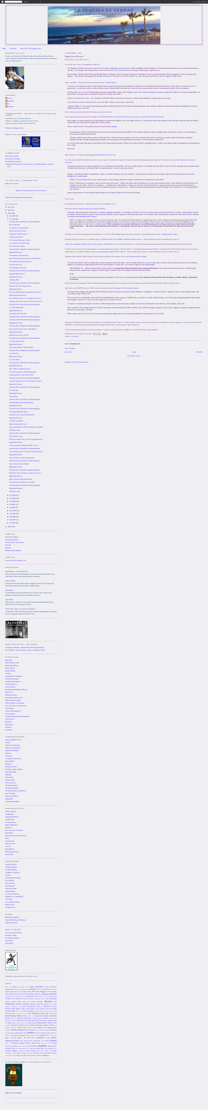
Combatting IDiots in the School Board (21, 375)
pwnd (42, 1035)
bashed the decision (74, 108)
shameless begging (18, 1043)
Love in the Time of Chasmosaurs (15, 706)
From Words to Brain (11, 537)
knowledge (8, 1020)
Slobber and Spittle (11, 867)
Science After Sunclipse (12, 745)
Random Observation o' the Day (19, 335)
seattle (7, 1043)
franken (37, 1009)
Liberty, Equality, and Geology (14, 703)
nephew (54, 1027)
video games (29, 1053)
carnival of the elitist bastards (24, 994)
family (55, 1006)
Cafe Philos (9, 899)
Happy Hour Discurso (15, 252)
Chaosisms (8, 996)
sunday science (52, 1046)
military (52, 1025)
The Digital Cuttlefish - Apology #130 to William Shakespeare (24, 647)
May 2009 (13, 511)
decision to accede (91, 304)
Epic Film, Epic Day (15, 265)
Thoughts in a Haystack (12, 872)
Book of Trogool (10, 793)
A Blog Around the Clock (13, 740)
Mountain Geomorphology (13, 550)
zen (49, 1055)
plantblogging (11, 1033)
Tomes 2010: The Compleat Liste (15, 560)
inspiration (39, 1016)
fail (51, 1006)
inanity (24, 1016)
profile (150, 298)
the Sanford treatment (102, 155)
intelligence (46, 1016)
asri (29, 989)
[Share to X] (102, 334)
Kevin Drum (9, 833)
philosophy (53, 1030)
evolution (38, 1006)
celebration (52, 994)
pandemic (32, 1030)
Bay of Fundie (9, 880)
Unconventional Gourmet (13, 878)
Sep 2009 (13, 498)
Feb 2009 (13, 520)
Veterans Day (13, 396)
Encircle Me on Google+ (12, 159)
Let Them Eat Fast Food (16, 341)
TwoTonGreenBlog (11, 870)
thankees (14, 1051)
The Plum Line (10, 819)
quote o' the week (24, 1038)
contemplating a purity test (91, 64)
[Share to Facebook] (104, 334)
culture (7, 1002)
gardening (25, 1011)
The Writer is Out (14, 430)
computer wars (53, 996)
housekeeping (10, 1015)
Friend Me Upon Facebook (13, 161)
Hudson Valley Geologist (13, 700)
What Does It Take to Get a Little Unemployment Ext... (26, 439)
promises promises (30, 1035)
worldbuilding (38, 1055)
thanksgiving (21, 1051)
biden (24, 991)
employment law (16, 1006)
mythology (30, 1027)
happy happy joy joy (21, 1013)
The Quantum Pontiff (11, 788)
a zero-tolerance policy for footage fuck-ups (145, 249)
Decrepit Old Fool (10, 864)
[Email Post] (94, 333)
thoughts (33, 1051)
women (30, 1055)
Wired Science (9, 719)
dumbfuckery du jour (13, 1004)
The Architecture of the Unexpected (20, 261)
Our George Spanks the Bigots (18, 412)
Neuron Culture (10, 780)
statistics (24, 1046)
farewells (8, 1009)
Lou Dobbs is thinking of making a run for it (129, 239)
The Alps (8, 545)
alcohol (47, 987)
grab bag (44, 1011)
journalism (45, 1018)
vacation (23, 1053)
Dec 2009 (13, 216)
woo (33, 1055)
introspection (27, 1018)
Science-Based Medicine (13, 711)
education (33, 1004)
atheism (33, 989)
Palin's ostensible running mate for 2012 (85, 209)
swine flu (17, 1048)
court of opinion (44, 998)
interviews (13, 1018)
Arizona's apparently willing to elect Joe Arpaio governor (85, 244)
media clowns (47, 1022)
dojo (55, 1002)
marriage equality (16, 1023)
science (53, 1040)
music (25, 1027)
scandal (47, 1041)
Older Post (199, 352)
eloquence (7, 1006)
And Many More (14, 280)
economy (25, 1004)
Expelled (46, 1006)
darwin (19, 1001)
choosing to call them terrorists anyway (126, 288)
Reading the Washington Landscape (16, 689)
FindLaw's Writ (10, 844)
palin (27, 1030)
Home (4, 48)
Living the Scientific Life (13, 759)
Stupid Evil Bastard (11, 923)
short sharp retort (46, 1043)
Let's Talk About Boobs (16, 307)
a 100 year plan (186, 212)
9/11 (6, 987)
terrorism (8, 1051)
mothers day (13, 1027)
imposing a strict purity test (119, 68)
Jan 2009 (12, 523)
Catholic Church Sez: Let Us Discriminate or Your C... (26, 381)
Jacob (7, 104)
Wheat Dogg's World (11, 852)
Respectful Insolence (11, 665)
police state (23, 1033)
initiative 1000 (31, 1016)
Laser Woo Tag (13, 353)
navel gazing (47, 1027)
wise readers (24, 1055)
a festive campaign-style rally (109, 212)
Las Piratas (13, 48)
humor (19, 1015)
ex (42, 1006)
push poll (37, 1035)
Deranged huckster (167, 234)
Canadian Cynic (10, 907)
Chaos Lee (9, 98)
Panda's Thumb (10, 668)
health (29, 1013)
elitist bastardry (53, 1004)
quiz (56, 1035)
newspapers (8, 1030)
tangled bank (33, 1048)
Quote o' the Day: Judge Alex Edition (20, 479)
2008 (9, 527)
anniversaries (53, 987)
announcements (9, 989)
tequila (55, 1048)
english (24, 1006)
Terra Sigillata (9, 761)
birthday (29, 991)
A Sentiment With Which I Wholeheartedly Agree (24, 320)
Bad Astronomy (10, 714)
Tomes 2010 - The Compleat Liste (30, 48)
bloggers (43, 991)
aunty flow (39, 989)
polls (37, 1033)
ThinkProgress (9, 814)
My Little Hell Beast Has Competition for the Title (25, 292)
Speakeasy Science (11, 767)
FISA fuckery (16, 1009)
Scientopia (8, 730)
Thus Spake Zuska (10, 772)
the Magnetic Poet (17, 128)
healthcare (36, 1013)
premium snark (49, 1033)
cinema (21, 996)
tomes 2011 (48, 1051)
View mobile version (133, 356)
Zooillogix (8, 722)
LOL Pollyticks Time (16, 436)
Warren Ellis (9, 943)
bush (6, 994)
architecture (23, 989)
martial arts (24, 1023)
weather (48, 1053)
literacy (45, 1020)
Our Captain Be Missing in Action (19, 240)
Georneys (8, 673)
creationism (53, 999)
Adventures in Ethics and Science (15, 791)
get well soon (37, 1011)
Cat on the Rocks (14, 360)
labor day (13, 1020)
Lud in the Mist (10, 883)
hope (47, 1013)
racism (33, 1038)
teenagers (45, 1048)
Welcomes (54, 1053)
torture (55, 1051)
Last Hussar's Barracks (12, 894)
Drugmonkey (9, 799)
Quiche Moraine (10, 891)
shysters (54, 1043)
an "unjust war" (118, 265)
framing (32, 1009)
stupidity (42, 1045)
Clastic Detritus (10, 687)
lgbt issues (39, 1020)
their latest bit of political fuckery (136, 256)
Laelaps (7, 742)
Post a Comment (70, 348)
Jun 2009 (12, 507)
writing (45, 1055)
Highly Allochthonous (12, 750)
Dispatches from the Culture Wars (15, 836)
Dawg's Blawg (9, 849)
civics (24, 996)
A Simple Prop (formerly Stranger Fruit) (17, 716)
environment (30, 1006)
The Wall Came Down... (16, 421)
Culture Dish (9, 777)
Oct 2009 (13, 495)
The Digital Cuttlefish (12, 938)
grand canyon (50, 1011)
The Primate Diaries (11, 785)
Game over (19, 1011)
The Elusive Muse (10, 935)
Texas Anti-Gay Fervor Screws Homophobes (22, 329)
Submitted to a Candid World (14, 897)
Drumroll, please (111, 82)
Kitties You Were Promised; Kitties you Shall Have (25, 258)
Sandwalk (8, 727)
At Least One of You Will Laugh (19, 243)
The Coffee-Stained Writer (13, 933)
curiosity (13, 1001)
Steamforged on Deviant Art (14, 698)
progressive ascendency (18, 1035)
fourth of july (25, 1009)
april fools (17, 989)
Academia (14, 987)
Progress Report (8, 590)
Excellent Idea (13, 390)
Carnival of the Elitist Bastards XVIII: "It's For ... (24, 445)
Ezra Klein (8, 828)
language (19, 1020)
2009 (9, 213)
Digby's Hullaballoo (11, 825)
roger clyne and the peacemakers (30, 1041)
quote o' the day (11, 1038)
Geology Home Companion (13, 676)
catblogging (44, 994)
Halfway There (10, 905)
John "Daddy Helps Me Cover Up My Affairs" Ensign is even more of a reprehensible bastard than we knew (131, 117)
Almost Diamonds (10, 888)
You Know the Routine (16, 237)
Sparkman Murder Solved (17, 274)
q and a (52, 1035)
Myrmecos (8, 764)
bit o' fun (35, 991)
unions (19, 1053)
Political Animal (10, 811)
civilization (30, 996)
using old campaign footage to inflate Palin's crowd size (108, 252)
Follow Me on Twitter (12, 156)
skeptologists (8, 1046)
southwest (15, 1046)
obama (14, 1029)
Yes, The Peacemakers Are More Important (22, 372)
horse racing (53, 1013)
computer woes (9, 998)
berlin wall (20, 991)
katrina (55, 1018)
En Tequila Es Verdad (104, 10)
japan (40, 1018)
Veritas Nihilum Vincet (12, 902)
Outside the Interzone (12, 679)
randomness (40, 1037)
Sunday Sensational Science (17, 231)
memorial (7, 1025)
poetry (17, 1033)
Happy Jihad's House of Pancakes (15, 920)
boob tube (50, 991)
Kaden (50, 1018)
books (55, 992)
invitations (35, 1018)
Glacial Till (9, 692)
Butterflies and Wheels (12, 917)
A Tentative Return (9, 581)
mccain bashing (36, 1023)
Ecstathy (8, 875)
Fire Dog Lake (9, 841)
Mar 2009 (13, 517)
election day (39, 1004)
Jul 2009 (12, 504)
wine (14, 1055)
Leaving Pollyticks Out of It (17, 268)
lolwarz (55, 1020)
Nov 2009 (13, 219)
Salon (7, 838)
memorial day (15, 1025)
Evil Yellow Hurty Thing (16, 246)
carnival (11, 994)
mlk (56, 1025)
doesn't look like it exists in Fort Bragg (98, 204)
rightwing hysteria (12, 1040)
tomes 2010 (39, 1051)
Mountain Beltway (11, 684)
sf (10, 1043)
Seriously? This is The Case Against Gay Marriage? (19, 609)
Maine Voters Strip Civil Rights (19, 464)
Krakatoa (8, 548)
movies (20, 1027)
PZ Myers (47, 1035)
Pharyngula (8, 660)
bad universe (53, 989)
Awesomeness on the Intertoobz (19, 228)
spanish (20, 1046)
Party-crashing (39, 1030)
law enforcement (30, 1020)
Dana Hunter (10, 101)
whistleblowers (9, 1055)
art (27, 989)
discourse (40, 1002)
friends (13, 1011)
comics (36, 996)
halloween (8, 1013)
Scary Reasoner (10, 886)
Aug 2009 (13, 501)
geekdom (30, 1011)
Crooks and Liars (10, 822)
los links (8, 1023)
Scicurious (8, 756)
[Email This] (97, 334)
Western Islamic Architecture (14, 542)
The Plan (102, 209)
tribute (15, 1053)
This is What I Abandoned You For (19, 369)
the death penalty (148, 265)
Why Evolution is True (12, 663)
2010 (9, 210)
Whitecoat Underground (12, 748)
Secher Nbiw (9, 854)
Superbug (8, 775)
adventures (39, 986)
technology (40, 1048)
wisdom (18, 1055)
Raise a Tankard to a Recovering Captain (22, 458)
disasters (33, 1001)
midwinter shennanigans (36, 1025)
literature (49, 1020)
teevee (51, 1048)
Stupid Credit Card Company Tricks (20, 286)
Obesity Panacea (10, 783)
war (44, 1053)
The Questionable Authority (14, 769)
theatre (27, 1051)
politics (31, 1032)
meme (55, 1023)
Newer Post (68, 352)
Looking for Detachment (12, 681)
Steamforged (10, 106)
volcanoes (36, 1053)
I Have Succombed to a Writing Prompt (21, 347)
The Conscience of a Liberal (14, 830)
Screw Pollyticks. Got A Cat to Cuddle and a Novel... (25, 298)
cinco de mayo (15, 996)
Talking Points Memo (12, 817)
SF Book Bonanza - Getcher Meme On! (15, 571)
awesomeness (46, 989)
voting (41, 1053)
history (43, 1013)
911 (10, 987)
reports (114, 126)
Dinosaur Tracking (11, 695)
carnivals (37, 994)
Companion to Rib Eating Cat (18, 234)
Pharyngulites (46, 1030)
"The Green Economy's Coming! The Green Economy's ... (26, 452)
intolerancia (20, 1018)
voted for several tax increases (153, 92)
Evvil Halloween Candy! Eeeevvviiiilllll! (22, 482)
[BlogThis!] (99, 334)
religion (54, 1037)
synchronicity (23, 1048)
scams (42, 1041)
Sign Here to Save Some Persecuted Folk (21, 415)
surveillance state (10, 1048)
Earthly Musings (10, 671)
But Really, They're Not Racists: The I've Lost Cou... (25, 473)
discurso (75, 336)
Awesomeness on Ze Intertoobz (18, 255)
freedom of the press (46, 1009)
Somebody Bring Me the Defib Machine (21, 403)
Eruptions (8, 753)
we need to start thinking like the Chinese (82, 216)
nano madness (38, 1027)
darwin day (26, 1001)
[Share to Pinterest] (106, 334)
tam (28, 1048)
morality (7, 1027)
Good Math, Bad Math (12, 801)
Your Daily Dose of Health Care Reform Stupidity (24, 222)
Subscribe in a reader (11, 183)
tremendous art (9, 1053)
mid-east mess (24, 1025)
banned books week (11, 991)
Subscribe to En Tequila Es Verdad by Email (19, 197)
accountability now (23, 987)
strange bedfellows (32, 1046)
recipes (48, 1038)
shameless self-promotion (32, 1043)
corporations (37, 998)
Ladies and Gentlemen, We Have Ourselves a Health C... (26, 427)
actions (31, 986)
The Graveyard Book (11, 540)
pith (6, 1033)
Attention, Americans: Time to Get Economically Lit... (26, 301)
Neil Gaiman (9, 941)
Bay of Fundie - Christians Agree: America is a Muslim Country (25, 650)
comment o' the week (43, 996)
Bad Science (9, 724)
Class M (7, 846)
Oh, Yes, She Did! (14, 225)
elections (45, 1004)
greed (55, 1011)
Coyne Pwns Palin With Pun (17, 314)
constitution (25, 998)
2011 (9, 207)
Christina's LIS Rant (11, 796)
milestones (46, 1025)
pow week (41, 1033)
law (23, 1020)
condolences (18, 998)
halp (13, 1013)
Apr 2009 (13, 514)
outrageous (21, 1029)
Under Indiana (9, 708)
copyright (30, 998)
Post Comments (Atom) (80, 362)
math (29, 1023)
